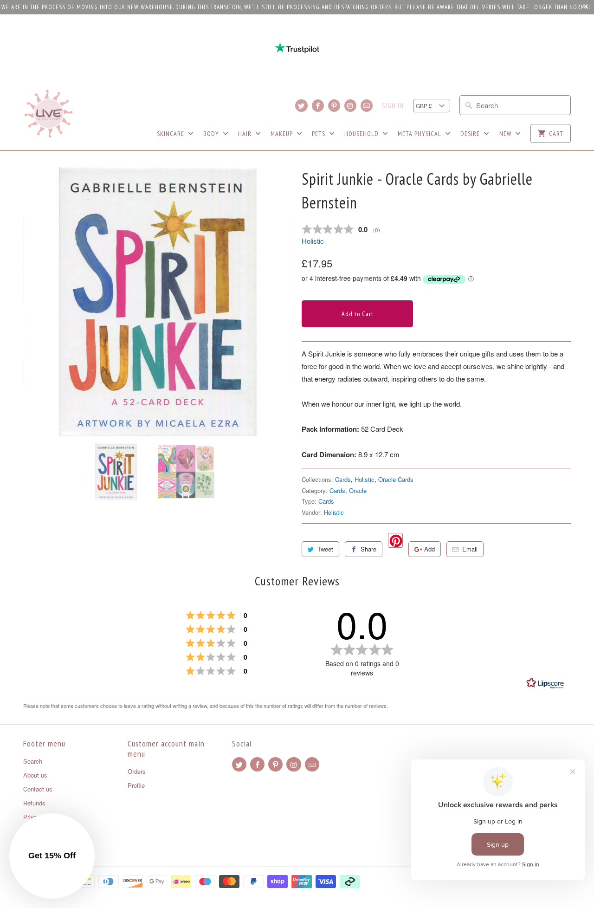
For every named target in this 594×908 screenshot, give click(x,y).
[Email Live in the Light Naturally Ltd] (367, 105)
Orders (137, 771)
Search (32, 761)
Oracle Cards (395, 479)
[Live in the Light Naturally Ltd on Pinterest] (334, 105)
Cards (343, 479)
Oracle (358, 490)
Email (470, 549)
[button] (52, 856)
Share (368, 549)
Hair (245, 134)
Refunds (34, 802)
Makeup (283, 134)
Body (212, 134)
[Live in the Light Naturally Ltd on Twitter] (301, 105)
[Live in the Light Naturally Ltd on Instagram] (350, 105)
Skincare (171, 134)
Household (362, 134)
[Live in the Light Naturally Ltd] (48, 113)
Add (429, 549)
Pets (319, 134)
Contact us (37, 789)
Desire (471, 134)
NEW (506, 134)
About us (35, 775)
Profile (136, 785)
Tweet (325, 549)
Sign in (393, 106)
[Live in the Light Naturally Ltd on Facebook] (318, 105)
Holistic (313, 241)
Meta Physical (420, 134)
